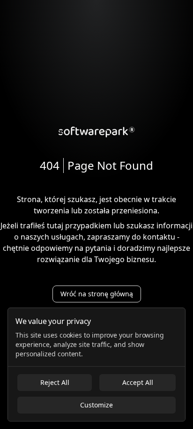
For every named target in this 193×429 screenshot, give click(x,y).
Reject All (54, 382)
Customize (96, 404)
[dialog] (96, 364)
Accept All (137, 382)
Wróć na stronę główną (96, 293)
